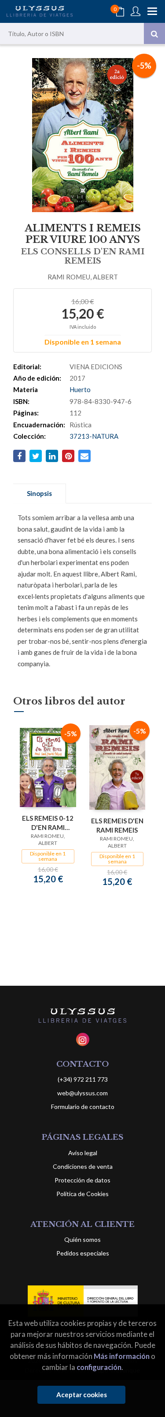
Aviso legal (82, 1152)
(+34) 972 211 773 (83, 1079)
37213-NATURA (94, 436)
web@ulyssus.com (82, 1093)
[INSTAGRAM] (82, 1039)
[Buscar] (154, 33)
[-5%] (48, 767)
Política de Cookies (82, 1193)
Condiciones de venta (83, 1166)
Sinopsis (39, 493)
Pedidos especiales (82, 1253)
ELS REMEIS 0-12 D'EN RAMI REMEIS (47, 822)
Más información (122, 1356)
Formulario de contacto (82, 1106)
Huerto (80, 389)
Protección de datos (82, 1180)
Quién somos (82, 1239)
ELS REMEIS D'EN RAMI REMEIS (117, 825)
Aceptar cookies (81, 1395)
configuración (99, 1367)
